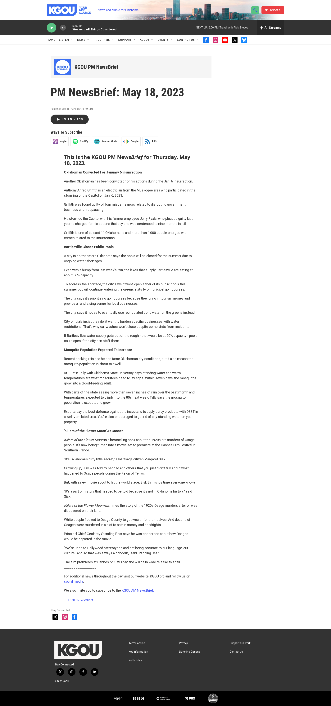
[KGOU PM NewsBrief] (62, 67)
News (81, 39)
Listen (64, 39)
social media (73, 581)
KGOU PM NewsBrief (96, 67)
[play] (51, 28)
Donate (274, 10)
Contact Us (186, 39)
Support (125, 39)
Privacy (183, 643)
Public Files (135, 660)
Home (51, 39)
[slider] (69, 28)
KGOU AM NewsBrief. (138, 590)
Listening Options (189, 651)
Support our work (240, 643)
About (144, 39)
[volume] (63, 28)
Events (163, 39)
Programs (102, 39)
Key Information (138, 651)
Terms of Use (137, 643)
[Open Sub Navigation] (71, 39)
